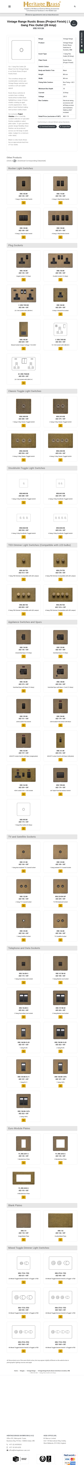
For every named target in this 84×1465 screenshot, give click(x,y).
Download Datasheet (48, 126)
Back (74, 24)
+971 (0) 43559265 (15, 1444)
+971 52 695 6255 (15, 1447)
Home (16, 1371)
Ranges (22, 1371)
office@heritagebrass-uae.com (19, 1450)
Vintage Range (31, 1371)
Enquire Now (66, 126)
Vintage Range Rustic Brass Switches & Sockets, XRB (54, 1371)
